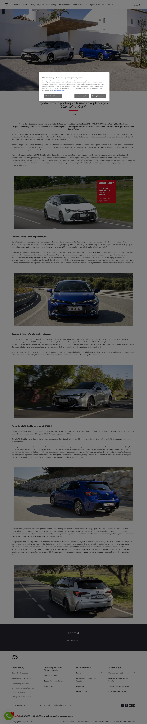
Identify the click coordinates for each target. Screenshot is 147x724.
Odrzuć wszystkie (81, 96)
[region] (74, 86)
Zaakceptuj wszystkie (98, 96)
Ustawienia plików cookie (53, 96)
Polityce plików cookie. (60, 90)
